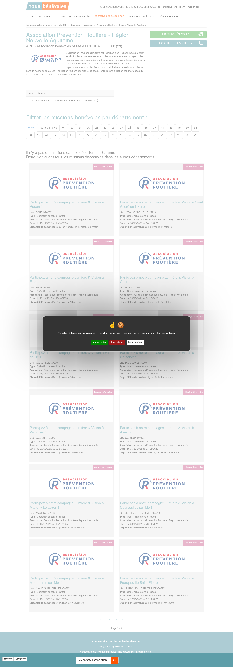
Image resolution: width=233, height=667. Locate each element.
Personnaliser (135, 342)
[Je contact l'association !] (115, 660)
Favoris (9, 659)
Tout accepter (99, 342)
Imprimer (22, 659)
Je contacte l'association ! (93, 660)
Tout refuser (117, 342)
